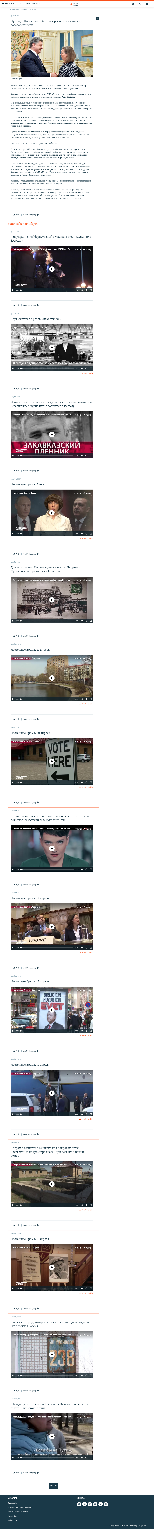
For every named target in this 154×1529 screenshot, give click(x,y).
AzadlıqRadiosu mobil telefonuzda (20, 1508)
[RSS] (100, 1504)
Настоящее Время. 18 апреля (26, 990)
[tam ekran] (91, 290)
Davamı (53, 1486)
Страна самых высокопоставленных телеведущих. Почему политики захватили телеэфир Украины (59, 829)
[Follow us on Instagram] (84, 1504)
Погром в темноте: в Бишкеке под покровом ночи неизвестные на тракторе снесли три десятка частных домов (65, 1164)
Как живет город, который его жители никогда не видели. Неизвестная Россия (50, 1335)
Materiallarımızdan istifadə (18, 1512)
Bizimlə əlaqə (12, 1516)
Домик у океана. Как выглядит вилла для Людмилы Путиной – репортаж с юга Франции (54, 580)
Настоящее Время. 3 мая (24, 493)
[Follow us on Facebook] (79, 1504)
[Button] (16, 214)
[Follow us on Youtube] (95, 1504)
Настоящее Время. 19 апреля (26, 907)
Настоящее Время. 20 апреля (26, 742)
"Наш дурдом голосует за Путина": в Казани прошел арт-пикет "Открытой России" (51, 1417)
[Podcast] (106, 1504)
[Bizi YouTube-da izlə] (132, 4)
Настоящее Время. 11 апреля (26, 1248)
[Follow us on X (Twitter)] (90, 1504)
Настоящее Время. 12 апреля (26, 1073)
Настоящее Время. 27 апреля (26, 658)
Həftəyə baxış (13, 1520)
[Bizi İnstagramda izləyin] (139, 4)
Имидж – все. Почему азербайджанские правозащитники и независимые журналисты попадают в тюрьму (63, 415)
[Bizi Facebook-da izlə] (146, 4)
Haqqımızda (12, 1503)
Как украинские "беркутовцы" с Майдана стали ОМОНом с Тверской (45, 249)
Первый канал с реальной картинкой (30, 328)
